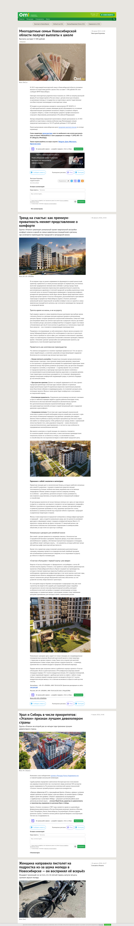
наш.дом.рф (34, 687)
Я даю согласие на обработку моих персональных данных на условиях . (49, 201)
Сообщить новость (39, 172)
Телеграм (81, 172)
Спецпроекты (40, 19)
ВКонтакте (72, 142)
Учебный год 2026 (58, 24)
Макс (71, 172)
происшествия (47, 133)
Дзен (66, 142)
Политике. (101, 924)
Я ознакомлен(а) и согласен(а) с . (44, 203)
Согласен (107, 925)
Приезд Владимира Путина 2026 (76, 24)
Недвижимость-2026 (94, 24)
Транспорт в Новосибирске (41, 24)
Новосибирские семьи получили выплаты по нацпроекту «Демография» (45, 160)
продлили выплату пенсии (67, 127)
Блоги (48, 19)
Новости (21, 19)
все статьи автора (34, 182)
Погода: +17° (95, 14)
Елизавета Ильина (97, 865)
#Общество (22, 41)
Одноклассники (35, 144)
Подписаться (78, 149)
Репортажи (30, 19)
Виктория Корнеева (98, 33)
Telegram (61, 142)
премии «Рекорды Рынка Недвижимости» (65, 776)
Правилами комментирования (50, 203)
